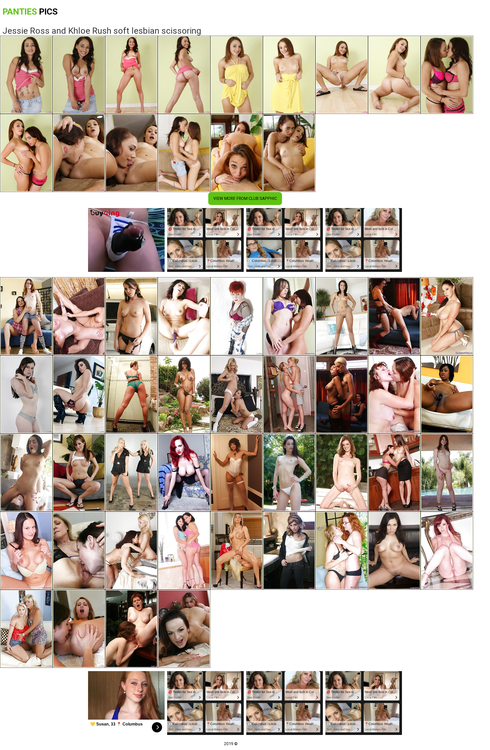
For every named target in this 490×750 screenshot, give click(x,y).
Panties (30, 11)
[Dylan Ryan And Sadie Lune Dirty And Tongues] (394, 316)
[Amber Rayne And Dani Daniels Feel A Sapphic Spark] (394, 472)
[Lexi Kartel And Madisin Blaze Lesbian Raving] (447, 472)
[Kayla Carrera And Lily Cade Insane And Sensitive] (236, 316)
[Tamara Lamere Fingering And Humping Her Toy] (447, 394)
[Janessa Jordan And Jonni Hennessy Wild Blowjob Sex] (184, 629)
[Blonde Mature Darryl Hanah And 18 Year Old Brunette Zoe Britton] (394, 551)
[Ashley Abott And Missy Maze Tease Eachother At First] (236, 394)
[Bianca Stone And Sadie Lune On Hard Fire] (236, 472)
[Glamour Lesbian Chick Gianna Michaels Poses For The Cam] (447, 316)
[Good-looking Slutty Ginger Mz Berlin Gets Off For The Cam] (184, 472)
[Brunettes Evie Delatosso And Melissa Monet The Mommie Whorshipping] (184, 551)
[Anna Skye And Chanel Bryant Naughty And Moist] (341, 472)
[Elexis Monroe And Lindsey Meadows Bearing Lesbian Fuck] (26, 551)
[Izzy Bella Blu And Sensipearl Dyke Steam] (79, 394)
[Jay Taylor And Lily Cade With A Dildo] (131, 629)
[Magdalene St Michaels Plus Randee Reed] (131, 551)
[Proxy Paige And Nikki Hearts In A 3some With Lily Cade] (289, 551)
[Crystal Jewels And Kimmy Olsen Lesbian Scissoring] (26, 629)
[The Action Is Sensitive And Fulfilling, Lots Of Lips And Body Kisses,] (79, 316)
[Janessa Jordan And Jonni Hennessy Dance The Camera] (26, 316)
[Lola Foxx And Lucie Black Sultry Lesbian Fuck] (26, 472)
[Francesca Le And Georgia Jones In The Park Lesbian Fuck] (289, 472)
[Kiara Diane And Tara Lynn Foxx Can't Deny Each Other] (289, 394)
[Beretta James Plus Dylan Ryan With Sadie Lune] (341, 394)
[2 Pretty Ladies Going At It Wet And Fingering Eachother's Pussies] (341, 551)
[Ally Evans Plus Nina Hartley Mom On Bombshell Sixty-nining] (79, 551)
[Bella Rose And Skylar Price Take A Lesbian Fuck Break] (131, 472)
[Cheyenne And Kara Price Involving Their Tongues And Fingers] (79, 629)
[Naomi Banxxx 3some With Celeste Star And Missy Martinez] (184, 394)
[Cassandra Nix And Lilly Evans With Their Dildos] (184, 316)
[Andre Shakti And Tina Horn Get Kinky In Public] (131, 394)
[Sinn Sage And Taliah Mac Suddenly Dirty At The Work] (26, 394)
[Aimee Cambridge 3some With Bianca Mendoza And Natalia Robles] (131, 316)
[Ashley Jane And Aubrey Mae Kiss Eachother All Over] (341, 316)
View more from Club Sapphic (245, 198)
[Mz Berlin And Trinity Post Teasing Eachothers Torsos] (447, 551)
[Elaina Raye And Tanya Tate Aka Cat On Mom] (236, 551)
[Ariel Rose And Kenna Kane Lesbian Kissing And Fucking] (79, 472)
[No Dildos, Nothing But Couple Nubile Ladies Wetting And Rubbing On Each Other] (289, 316)
